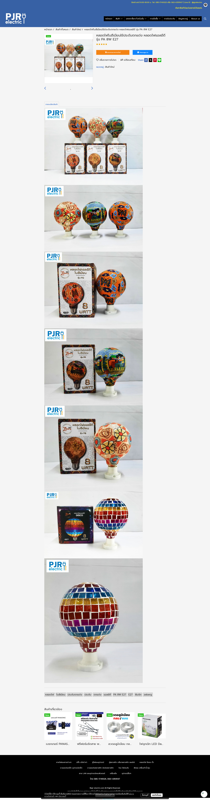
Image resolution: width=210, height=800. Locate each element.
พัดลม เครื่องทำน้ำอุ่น (142, 768)
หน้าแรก (108, 18)
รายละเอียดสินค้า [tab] (52, 104)
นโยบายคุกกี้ (62, 796)
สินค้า (118, 18)
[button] (205, 19)
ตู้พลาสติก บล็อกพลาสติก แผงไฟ (122, 762)
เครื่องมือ (113, 773)
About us (195, 18)
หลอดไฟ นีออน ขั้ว (147, 762)
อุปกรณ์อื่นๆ (126, 773)
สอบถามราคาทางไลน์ (114, 52)
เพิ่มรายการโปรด (107, 60)
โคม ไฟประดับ (124, 768)
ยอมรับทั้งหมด (156, 795)
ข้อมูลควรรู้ (183, 18)
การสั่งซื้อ (154, 18)
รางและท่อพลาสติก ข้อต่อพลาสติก (100, 768)
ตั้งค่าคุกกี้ (145, 795)
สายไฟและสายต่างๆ (63, 762)
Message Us (143, 52)
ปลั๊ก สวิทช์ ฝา (81, 762)
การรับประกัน (169, 18)
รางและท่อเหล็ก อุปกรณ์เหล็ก (71, 768)
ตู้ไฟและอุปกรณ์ (98, 762)
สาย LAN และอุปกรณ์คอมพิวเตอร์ (92, 773)
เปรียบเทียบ (129, 60)
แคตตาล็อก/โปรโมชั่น (135, 18)
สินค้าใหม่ (109, 67)
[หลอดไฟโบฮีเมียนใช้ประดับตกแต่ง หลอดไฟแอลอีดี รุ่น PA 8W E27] (68, 59)
